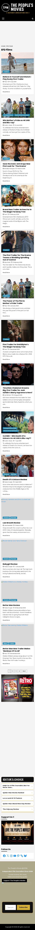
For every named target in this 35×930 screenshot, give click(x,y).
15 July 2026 (12, 82)
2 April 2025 (18, 482)
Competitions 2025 (10, 428)
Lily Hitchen (7, 395)
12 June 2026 (18, 125)
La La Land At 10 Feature (12, 798)
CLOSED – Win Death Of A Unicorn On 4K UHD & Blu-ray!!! (17, 437)
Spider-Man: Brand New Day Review (17, 804)
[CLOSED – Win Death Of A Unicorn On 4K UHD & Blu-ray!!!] (17, 422)
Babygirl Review (10, 564)
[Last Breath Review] (17, 509)
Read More (6, 92)
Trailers (6, 71)
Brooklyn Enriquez (9, 168)
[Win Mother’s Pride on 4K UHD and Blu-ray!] (17, 107)
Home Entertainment (22, 115)
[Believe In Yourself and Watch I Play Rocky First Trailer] (17, 63)
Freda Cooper (8, 482)
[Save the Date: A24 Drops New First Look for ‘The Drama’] (17, 150)
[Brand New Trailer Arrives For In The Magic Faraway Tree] (17, 196)
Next (24, 671)
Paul (5, 82)
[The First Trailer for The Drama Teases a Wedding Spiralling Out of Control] (17, 242)
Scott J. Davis (8, 125)
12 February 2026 (14, 214)
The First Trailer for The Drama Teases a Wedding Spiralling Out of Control (17, 257)
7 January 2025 (19, 566)
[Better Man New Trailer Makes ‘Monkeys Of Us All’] (17, 635)
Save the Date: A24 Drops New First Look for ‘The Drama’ (16, 165)
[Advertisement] (17, 32)
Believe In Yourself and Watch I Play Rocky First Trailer (17, 78)
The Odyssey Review (11, 809)
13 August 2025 (17, 395)
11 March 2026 (21, 168)
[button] (2, 18)
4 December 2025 (14, 349)
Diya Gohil (7, 262)
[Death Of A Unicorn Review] (17, 466)
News (5, 643)
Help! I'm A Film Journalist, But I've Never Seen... (16, 786)
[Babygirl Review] (17, 550)
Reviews (13, 474)
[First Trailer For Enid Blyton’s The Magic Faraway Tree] (17, 331)
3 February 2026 (17, 262)
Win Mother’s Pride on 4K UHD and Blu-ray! (16, 121)
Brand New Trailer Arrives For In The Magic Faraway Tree (17, 210)
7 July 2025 (18, 441)
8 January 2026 (14, 306)
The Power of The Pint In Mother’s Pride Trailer (14, 302)
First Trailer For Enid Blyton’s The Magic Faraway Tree (16, 345)
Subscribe (23, 907)
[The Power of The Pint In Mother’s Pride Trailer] (17, 287)
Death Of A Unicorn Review (15, 479)
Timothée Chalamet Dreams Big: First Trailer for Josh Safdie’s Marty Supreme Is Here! (17, 390)
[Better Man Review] (17, 592)
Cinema (6, 474)
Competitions (8, 115)
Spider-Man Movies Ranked (13, 793)
